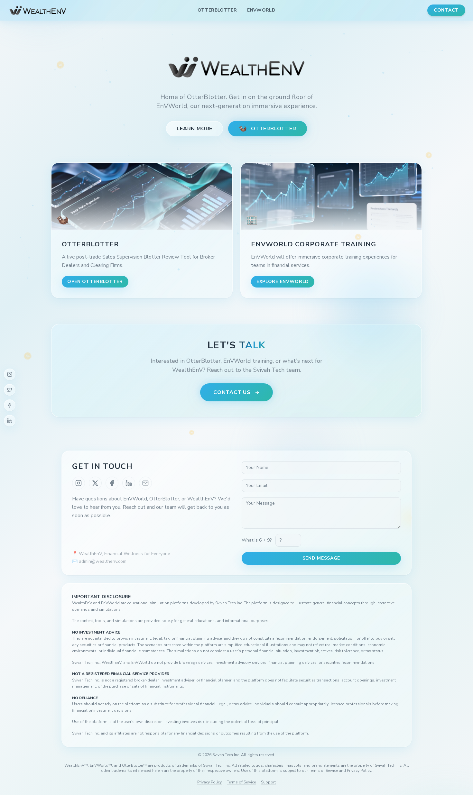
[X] (95, 483)
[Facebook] (9, 405)
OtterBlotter (217, 10)
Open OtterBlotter (95, 282)
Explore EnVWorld (282, 282)
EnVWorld (261, 10)
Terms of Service (241, 782)
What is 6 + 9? (257, 540)
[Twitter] (9, 390)
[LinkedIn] (9, 420)
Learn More (194, 128)
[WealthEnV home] (38, 10)
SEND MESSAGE (321, 558)
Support (268, 782)
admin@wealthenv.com (102, 561)
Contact (446, 10)
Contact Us (232, 392)
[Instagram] (9, 374)
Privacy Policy (209, 782)
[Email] (145, 483)
